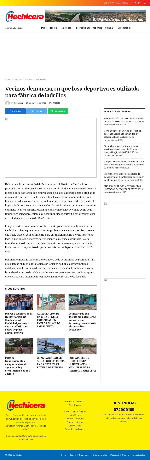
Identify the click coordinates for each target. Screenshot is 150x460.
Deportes (97, 28)
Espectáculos (124, 28)
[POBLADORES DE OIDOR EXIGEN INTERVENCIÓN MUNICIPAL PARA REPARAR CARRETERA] (83, 346)
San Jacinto (54, 103)
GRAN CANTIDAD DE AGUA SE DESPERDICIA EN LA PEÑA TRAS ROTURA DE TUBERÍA (51, 362)
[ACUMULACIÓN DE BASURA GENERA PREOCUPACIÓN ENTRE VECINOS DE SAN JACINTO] (51, 302)
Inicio (44, 28)
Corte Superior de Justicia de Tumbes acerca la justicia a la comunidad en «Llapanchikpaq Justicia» (122, 134)
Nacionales (84, 455)
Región (53, 28)
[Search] (144, 3)
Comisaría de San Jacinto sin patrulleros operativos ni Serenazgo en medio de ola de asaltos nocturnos (82, 321)
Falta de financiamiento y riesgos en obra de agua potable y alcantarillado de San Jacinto (17, 365)
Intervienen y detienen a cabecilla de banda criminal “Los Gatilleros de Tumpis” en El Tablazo (124, 177)
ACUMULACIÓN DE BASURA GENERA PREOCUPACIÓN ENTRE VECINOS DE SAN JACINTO (48, 320)
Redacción (18, 103)
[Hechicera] (24, 16)
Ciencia (109, 28)
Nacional (66, 28)
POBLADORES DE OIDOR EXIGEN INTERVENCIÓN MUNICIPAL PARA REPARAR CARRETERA (82, 364)
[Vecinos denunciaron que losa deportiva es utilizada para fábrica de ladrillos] (51, 148)
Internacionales (100, 455)
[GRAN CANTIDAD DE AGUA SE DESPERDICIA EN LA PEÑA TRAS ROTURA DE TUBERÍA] (51, 346)
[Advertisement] (75, 55)
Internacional (83, 28)
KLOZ (18, 455)
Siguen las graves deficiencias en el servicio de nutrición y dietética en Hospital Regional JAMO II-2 (121, 149)
